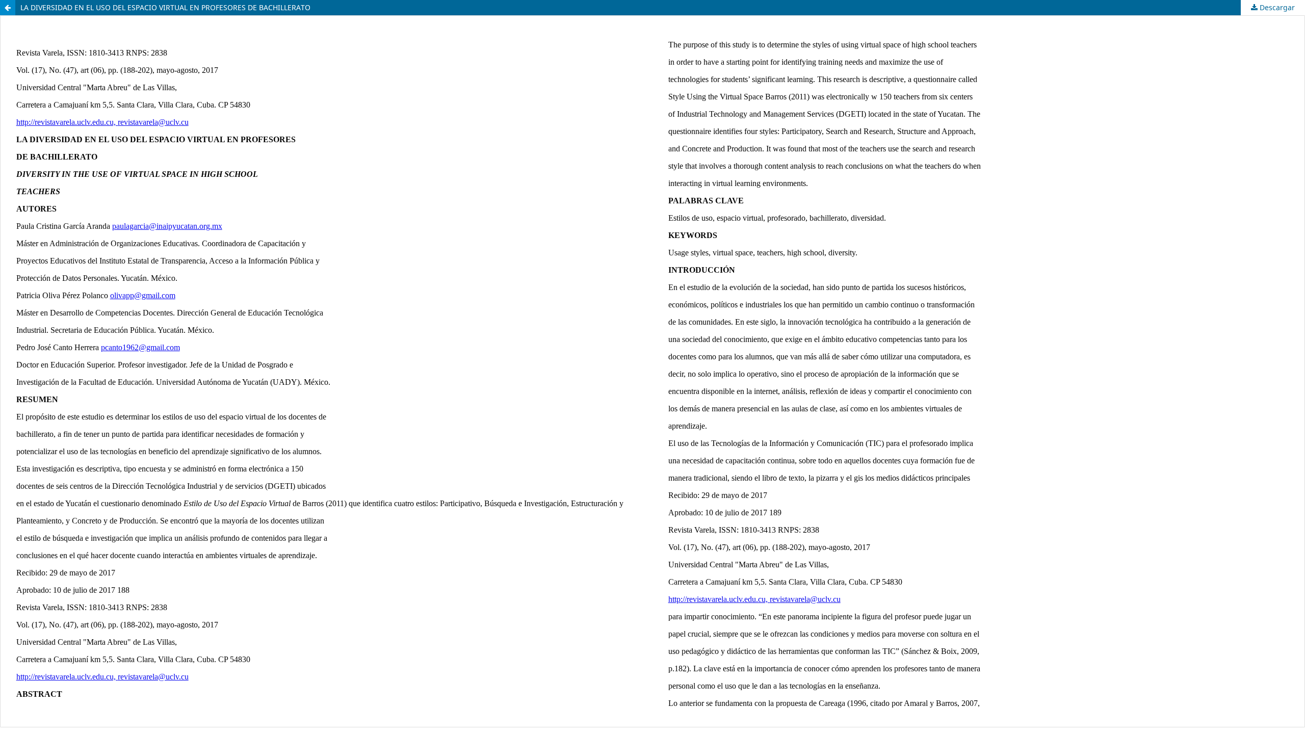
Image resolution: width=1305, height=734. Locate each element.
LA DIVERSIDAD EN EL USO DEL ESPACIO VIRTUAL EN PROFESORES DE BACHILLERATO (165, 7)
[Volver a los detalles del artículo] (7, 7)
